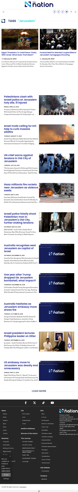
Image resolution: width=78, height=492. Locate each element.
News (4, 411)
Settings (6, 479)
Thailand (43, 476)
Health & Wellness (28, 429)
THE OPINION (45, 468)
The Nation (22, 487)
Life (22, 411)
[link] (20, 49)
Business (5, 438)
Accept (6, 475)
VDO (42, 411)
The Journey (26, 438)
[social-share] (54, 11)
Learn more (6, 471)
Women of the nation (29, 433)
